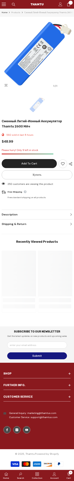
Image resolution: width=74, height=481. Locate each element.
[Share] (69, 164)
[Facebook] (7, 429)
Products (15, 12)
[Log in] (60, 4)
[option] (37, 53)
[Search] (14, 4)
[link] (19, 300)
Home (4, 12)
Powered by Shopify (47, 453)
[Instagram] (16, 429)
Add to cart (29, 163)
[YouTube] (26, 429)
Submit (37, 356)
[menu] (4, 4)
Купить (37, 175)
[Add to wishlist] (63, 163)
